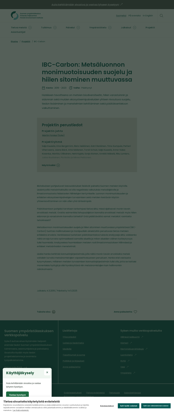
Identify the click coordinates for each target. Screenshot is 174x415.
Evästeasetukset (107, 406)
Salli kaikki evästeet (128, 406)
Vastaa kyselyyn (17, 395)
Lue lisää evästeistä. (21, 410)
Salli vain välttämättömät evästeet (155, 406)
